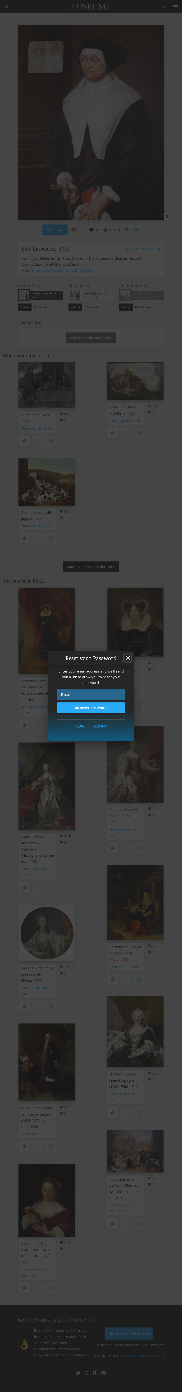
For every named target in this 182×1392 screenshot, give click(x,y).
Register (100, 726)
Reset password (93, 707)
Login (79, 726)
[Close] (127, 658)
